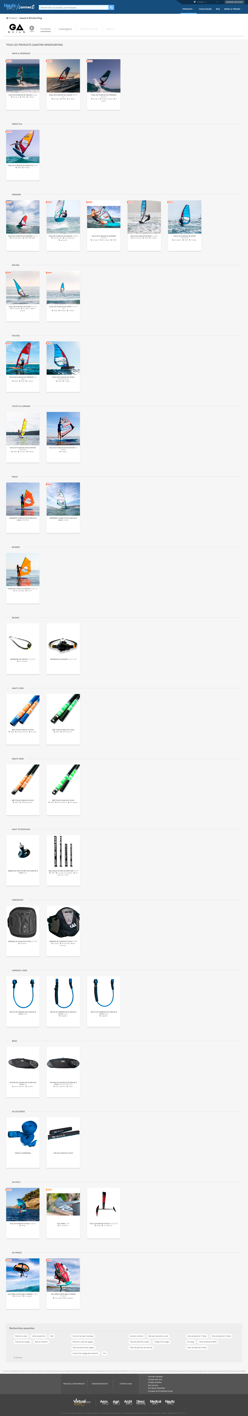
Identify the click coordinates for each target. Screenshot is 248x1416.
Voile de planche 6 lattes (197, 1347)
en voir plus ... (18, 1358)
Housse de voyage (22, 1342)
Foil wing (190, 1342)
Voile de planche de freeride (141, 1347)
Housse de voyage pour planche (85, 1353)
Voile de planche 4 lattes (139, 1342)
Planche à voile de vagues (83, 1342)
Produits (187, 9)
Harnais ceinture (136, 1336)
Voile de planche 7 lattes (197, 1336)
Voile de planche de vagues (83, 1347)
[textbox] (74, 7)
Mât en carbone (41, 1342)
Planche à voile (21, 1336)
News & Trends (232, 9)
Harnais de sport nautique (83, 1336)
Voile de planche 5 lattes (221, 1336)
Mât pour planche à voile (158, 1336)
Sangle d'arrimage (161, 1342)
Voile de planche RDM (208, 1342)
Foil (104, 1353)
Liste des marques (155, 1376)
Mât (51, 1336)
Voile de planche (38, 1336)
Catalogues (205, 9)
